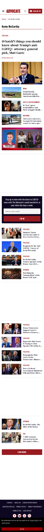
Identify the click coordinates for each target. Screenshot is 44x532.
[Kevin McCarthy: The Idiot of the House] (11, 424)
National (26, 116)
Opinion (26, 270)
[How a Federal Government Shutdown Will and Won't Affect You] (11, 369)
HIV (24, 434)
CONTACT (10, 502)
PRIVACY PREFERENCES (35, 507)
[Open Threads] (24, 516)
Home (4, 19)
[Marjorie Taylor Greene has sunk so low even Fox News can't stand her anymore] (11, 233)
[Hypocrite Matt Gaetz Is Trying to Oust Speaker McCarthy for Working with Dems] (11, 342)
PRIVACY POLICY (21, 507)
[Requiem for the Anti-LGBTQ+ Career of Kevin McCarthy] (11, 246)
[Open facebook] (14, 516)
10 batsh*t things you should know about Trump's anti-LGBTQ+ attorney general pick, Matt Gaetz (21, 47)
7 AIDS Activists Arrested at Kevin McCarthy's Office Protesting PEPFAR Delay (30, 441)
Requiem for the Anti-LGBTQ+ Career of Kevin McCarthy (32, 248)
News (25, 89)
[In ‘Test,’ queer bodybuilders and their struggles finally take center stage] (11, 106)
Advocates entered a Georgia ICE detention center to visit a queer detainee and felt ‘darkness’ (32, 123)
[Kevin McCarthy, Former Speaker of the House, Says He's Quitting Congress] (11, 260)
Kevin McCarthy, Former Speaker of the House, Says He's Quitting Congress (32, 262)
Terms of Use (6, 523)
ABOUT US (17, 502)
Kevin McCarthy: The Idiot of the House (31, 425)
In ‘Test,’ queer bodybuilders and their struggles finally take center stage (32, 108)
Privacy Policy (34, 520)
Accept (22, 529)
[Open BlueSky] (19, 516)
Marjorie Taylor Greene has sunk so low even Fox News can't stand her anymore (31, 237)
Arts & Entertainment (31, 102)
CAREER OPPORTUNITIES (30, 502)
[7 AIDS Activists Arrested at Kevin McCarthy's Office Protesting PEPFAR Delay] (11, 437)
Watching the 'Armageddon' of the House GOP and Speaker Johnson (31, 276)
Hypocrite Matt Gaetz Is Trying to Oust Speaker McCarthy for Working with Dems (32, 344)
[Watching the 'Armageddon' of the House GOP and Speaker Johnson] (11, 273)
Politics (5, 36)
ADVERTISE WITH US (8, 507)
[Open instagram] (29, 516)
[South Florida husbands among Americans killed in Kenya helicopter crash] (11, 92)
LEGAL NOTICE (27, 511)
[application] (22, 139)
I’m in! (22, 218)
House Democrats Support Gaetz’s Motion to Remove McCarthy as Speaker (32, 331)
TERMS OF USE (17, 511)
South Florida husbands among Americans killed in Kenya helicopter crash (31, 96)
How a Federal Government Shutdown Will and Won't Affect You (32, 371)
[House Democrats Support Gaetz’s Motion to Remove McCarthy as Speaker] (11, 328)
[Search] (25, 11)
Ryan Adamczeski (8, 58)
